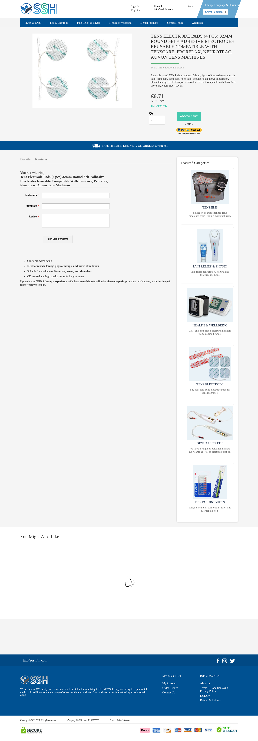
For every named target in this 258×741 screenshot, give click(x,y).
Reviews (41, 159)
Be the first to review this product (167, 67)
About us (205, 683)
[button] (233, 22)
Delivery (205, 695)
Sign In (135, 6)
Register (135, 10)
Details (25, 159)
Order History (170, 687)
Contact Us (168, 692)
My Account (169, 683)
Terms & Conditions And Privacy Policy (214, 689)
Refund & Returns (210, 700)
